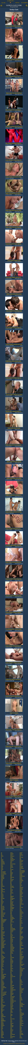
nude (11, 1014)
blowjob (2, 916)
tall (20, 977)
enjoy (11, 852)
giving (11, 904)
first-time (12, 879)
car (1, 954)
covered (2, 983)
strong (21, 959)
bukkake (2, 947)
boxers (2, 929)
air (1, 857)
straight (21, 954)
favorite (11, 869)
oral (11, 1022)
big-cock (2, 907)
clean (2, 965)
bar (1, 887)
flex (11, 881)
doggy (2, 1015)
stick (20, 949)
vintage (21, 1017)
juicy (11, 958)
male (11, 983)
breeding (3, 935)
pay (11, 1035)
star (20, 946)
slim (20, 924)
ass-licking (3, 872)
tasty (21, 979)
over (11, 1027)
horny (11, 931)
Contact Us (5, 1043)
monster (12, 999)
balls (2, 885)
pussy (21, 881)
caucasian (3, 957)
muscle (11, 1005)
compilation (3, 976)
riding (21, 890)
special (21, 938)
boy (1, 930)
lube (11, 979)
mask (11, 986)
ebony (2, 1033)
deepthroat (3, 1005)
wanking (21, 1021)
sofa (20, 930)
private (21, 875)
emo (2, 1036)
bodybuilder (3, 920)
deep (2, 1004)
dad (2, 998)
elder (2, 1035)
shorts (21, 914)
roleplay (21, 896)
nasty (11, 1007)
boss (2, 926)
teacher (21, 982)
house (11, 935)
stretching (22, 956)
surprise (21, 969)
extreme (12, 860)
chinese (2, 960)
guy (11, 911)
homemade (12, 928)
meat (11, 992)
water (21, 1024)
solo (20, 934)
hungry (11, 939)
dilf (1, 1012)
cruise (2, 988)
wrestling (21, 1034)
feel (11, 870)
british (2, 937)
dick (2, 1008)
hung (11, 938)
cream (2, 985)
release (21, 888)
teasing (21, 984)
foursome (12, 887)
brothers (2, 938)
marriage (12, 985)
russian (21, 900)
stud (20, 960)
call (1, 949)
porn (21, 865)
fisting (11, 880)
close (2, 968)
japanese (12, 950)
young (21, 1037)
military (11, 994)
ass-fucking (3, 871)
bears (2, 897)
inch (11, 943)
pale (11, 1028)
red (20, 886)
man (11, 984)
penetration (12, 1036)
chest (2, 959)
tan (20, 978)
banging (2, 886)
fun (11, 895)
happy (11, 919)
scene (21, 901)
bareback (3, 889)
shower (21, 916)
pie (20, 856)
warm (21, 1022)
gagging (12, 896)
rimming (21, 892)
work (21, 1032)
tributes (21, 1005)
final (11, 876)
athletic (2, 876)
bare (2, 888)
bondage (3, 921)
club (2, 970)
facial (11, 865)
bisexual (2, 909)
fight (11, 875)
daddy (2, 999)
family (11, 866)
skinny (21, 920)
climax (2, 966)
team (21, 983)
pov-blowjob (22, 870)
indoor (11, 944)
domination (3, 1016)
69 (1, 853)
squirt (21, 944)
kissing (11, 960)
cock (2, 973)
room (21, 897)
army (2, 868)
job (11, 955)
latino (11, 966)
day (1, 1003)
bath (2, 890)
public (21, 878)
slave (21, 921)
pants (11, 1031)
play (20, 859)
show (21, 915)
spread (21, 943)
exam (11, 857)
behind (2, 901)
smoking (21, 927)
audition (2, 877)
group (11, 910)
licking (11, 970)
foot (11, 885)
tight (20, 995)
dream (2, 1023)
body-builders (4, 919)
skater (21, 918)
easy (2, 1030)
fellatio (11, 872)
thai (20, 986)
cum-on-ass (3, 993)
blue (2, 917)
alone (2, 859)
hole (11, 926)
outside (11, 1026)
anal (2, 865)
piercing (21, 857)
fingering (12, 877)
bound (2, 928)
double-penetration (3, 1020)
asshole (2, 875)
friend (11, 890)
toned (21, 998)
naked (11, 1006)
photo (21, 853)
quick (21, 882)
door (2, 1017)
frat (11, 888)
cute (2, 996)
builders (2, 946)
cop (1, 979)
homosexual (12, 929)
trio (20, 1007)
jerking (11, 953)
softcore (21, 931)
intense (11, 946)
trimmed (21, 1006)
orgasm (11, 1023)
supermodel (22, 968)
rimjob (21, 891)
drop (2, 1027)
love (11, 978)
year (20, 1036)
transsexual (22, 1004)
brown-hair (3, 940)
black (2, 911)
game (11, 897)
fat (10, 868)
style (21, 963)
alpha (2, 860)
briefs (2, 936)
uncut (21, 1012)
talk (20, 976)
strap (21, 955)
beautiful (2, 898)
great (11, 909)
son (20, 935)
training (21, 1003)
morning (12, 1002)
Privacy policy (22, 1043)
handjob (12, 917)
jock (11, 956)
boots (2, 924)
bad (2, 881)
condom (2, 978)
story (21, 953)
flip (10, 882)
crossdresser (3, 987)
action (2, 856)
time (20, 996)
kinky (11, 959)
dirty (2, 1013)
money (11, 998)
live (11, 973)
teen (20, 985)
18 (1, 852)
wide (21, 1028)
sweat (21, 973)
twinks (21, 1009)
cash (2, 955)
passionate (12, 1034)
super (21, 967)
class (2, 963)
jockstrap (12, 957)
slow (21, 925)
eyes (11, 861)
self (20, 906)
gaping (11, 899)
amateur (2, 861)
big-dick (2, 908)
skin (20, 919)
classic (2, 964)
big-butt (2, 906)
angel (2, 866)
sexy (21, 909)
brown (2, 939)
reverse (21, 889)
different (2, 1009)
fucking (11, 892)
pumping (21, 880)
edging (2, 1034)
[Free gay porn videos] (14, 6)
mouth (11, 1003)
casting (2, 956)
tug (20, 1008)
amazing (2, 862)
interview (12, 948)
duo (2, 1029)
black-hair (3, 914)
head (11, 924)
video (21, 1016)
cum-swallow (3, 994)
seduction (22, 904)
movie (11, 1004)
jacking (11, 949)
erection (12, 853)
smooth (21, 928)
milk (11, 995)
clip (1, 967)
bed (2, 899)
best (2, 904)
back (2, 880)
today (21, 997)
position (21, 867)
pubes (21, 877)
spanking (21, 937)
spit (20, 940)
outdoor (11, 1025)
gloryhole (12, 905)
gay (11, 900)
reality (21, 885)
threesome (22, 988)
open (11, 1021)
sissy (21, 917)
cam (2, 950)
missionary (12, 996)
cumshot (2, 995)
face (11, 862)
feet (11, 871)
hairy (11, 915)
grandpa (12, 908)
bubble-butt (3, 944)
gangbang (12, 898)
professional (22, 876)
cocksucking (3, 974)
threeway (21, 989)
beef (2, 900)
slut (20, 926)
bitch (2, 910)
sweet (21, 974)
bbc (1, 892)
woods (21, 1031)
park (11, 1032)
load (11, 974)
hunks (11, 940)
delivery (2, 1006)
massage (12, 987)
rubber (21, 899)
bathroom (3, 891)
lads (11, 964)
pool (20, 862)
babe (2, 879)
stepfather (22, 948)
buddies (2, 945)
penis (11, 1037)
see (20, 905)
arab (2, 867)
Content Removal (11, 1043)
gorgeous (12, 907)
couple (2, 982)
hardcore (12, 921)
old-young (12, 1018)
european (12, 856)
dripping (2, 1025)
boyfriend (3, 931)
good (11, 906)
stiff (20, 950)
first (11, 878)
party (11, 1033)
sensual (21, 907)
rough (21, 898)
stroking (21, 958)
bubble (2, 943)
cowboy (2, 984)
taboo (21, 975)
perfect (21, 852)
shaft (21, 910)
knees (11, 963)
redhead (21, 887)
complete (3, 977)
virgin (21, 1018)
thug (20, 993)
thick (21, 987)
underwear (22, 1014)
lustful (11, 982)
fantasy (11, 867)
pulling (21, 879)
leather (11, 968)
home (11, 927)
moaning (12, 997)
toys (20, 1002)
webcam (21, 1025)
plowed (21, 861)
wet (20, 1026)
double (2, 1018)
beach (2, 895)
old (11, 1017)
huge (11, 936)
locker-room (12, 976)
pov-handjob (22, 871)
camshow (3, 953)
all (1, 858)
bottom (2, 927)
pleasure (21, 860)
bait (1, 882)
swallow (21, 970)
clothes (2, 969)
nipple (11, 1012)
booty (2, 925)
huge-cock (12, 937)
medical (12, 993)
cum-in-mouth (4, 992)
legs (11, 969)
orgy (11, 1024)
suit (20, 966)
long (11, 977)
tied (20, 994)
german (11, 901)
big (1, 905)
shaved (21, 911)
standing (21, 945)
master (11, 988)
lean (11, 967)
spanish (21, 936)
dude (2, 1028)
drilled (2, 1024)
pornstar (21, 866)
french (11, 889)
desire (2, 1007)
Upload (17, 1043)
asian (2, 869)
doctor (2, 1014)
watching (21, 1023)
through (21, 992)
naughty (12, 1008)
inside (11, 945)
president (21, 872)
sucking (21, 965)
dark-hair (3, 1002)
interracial (12, 947)
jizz (11, 954)
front (11, 891)
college (2, 975)
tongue (21, 999)
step (20, 947)
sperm (21, 939)
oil (10, 1016)
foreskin (12, 886)
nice (11, 1009)
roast (21, 895)
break (2, 934)
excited (11, 858)
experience (12, 859)
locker (11, 975)
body (2, 918)
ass (1, 870)
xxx (20, 1035)
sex (20, 908)
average (2, 878)
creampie (3, 986)
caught (2, 958)
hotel (11, 934)
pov (20, 869)
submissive (22, 964)
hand (11, 916)
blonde (2, 915)
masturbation (13, 989)
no (10, 1013)
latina (11, 965)
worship (21, 1033)
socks (21, 929)
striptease (22, 957)
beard (2, 896)
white (21, 1027)
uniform (21, 1015)
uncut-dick (22, 1013)
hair (11, 914)
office (11, 1015)
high (11, 925)
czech (2, 997)
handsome (12, 918)
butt (1, 948)
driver (2, 1026)
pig (20, 858)
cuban (2, 989)
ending (2, 1037)
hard (11, 920)
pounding (22, 868)
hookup (11, 930)
